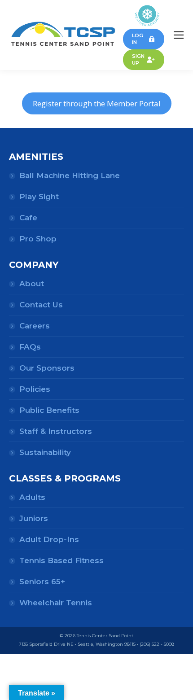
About (31, 283)
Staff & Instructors (55, 431)
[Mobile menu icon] (178, 35)
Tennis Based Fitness (61, 560)
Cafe (28, 217)
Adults (32, 497)
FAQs (30, 346)
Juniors (33, 518)
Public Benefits (49, 410)
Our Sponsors (47, 367)
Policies (34, 389)
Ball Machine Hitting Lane (69, 175)
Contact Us (41, 304)
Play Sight (39, 196)
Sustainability (45, 452)
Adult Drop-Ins (49, 539)
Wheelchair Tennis (55, 602)
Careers (34, 325)
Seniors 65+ (42, 581)
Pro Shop (38, 238)
